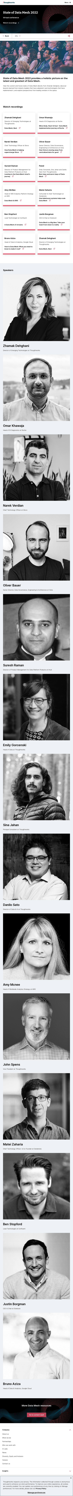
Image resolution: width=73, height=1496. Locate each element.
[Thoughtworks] (8, 2)
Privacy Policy (41, 1488)
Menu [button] (66, 2)
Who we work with (8, 1445)
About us (5, 1434)
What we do (6, 1438)
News (4, 1452)
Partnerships (6, 1441)
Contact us (6, 1464)
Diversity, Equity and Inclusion (12, 1456)
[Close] (71, 1478)
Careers (5, 1460)
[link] (11, 23)
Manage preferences (36, 1493)
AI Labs (5, 1449)
